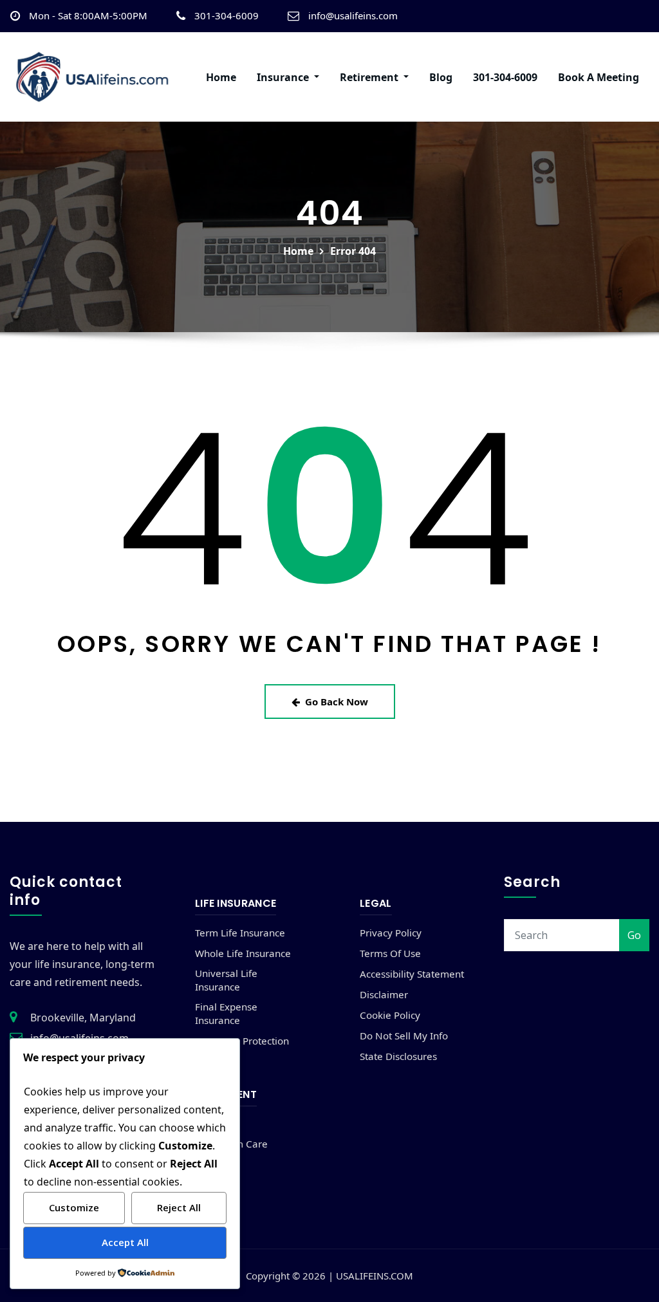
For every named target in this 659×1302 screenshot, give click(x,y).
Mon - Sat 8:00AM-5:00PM (88, 15)
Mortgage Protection (242, 1040)
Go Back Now (336, 701)
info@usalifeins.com (353, 15)
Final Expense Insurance (226, 1013)
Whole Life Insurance (243, 953)
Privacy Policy (391, 932)
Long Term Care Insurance (231, 1150)
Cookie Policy (390, 1015)
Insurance (284, 77)
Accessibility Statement (412, 973)
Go (634, 935)
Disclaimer (384, 994)
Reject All (179, 1207)
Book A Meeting (598, 77)
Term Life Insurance (240, 932)
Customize (74, 1207)
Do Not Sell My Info (404, 1035)
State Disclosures (398, 1056)
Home (221, 77)
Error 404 (353, 251)
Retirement (370, 77)
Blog (440, 77)
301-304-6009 (226, 15)
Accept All (125, 1242)
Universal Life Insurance (226, 980)
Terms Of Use (390, 953)
